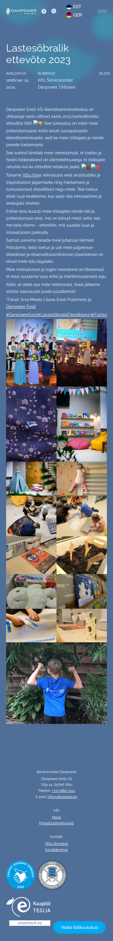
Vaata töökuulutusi (79, 927)
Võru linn (31, 175)
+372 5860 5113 (63, 791)
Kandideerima (56, 850)
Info (41, 80)
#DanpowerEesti (22, 314)
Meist (56, 817)
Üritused (67, 87)
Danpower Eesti (21, 306)
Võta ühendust (56, 844)
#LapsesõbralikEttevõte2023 (65, 314)
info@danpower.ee (62, 797)
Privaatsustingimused (56, 823)
